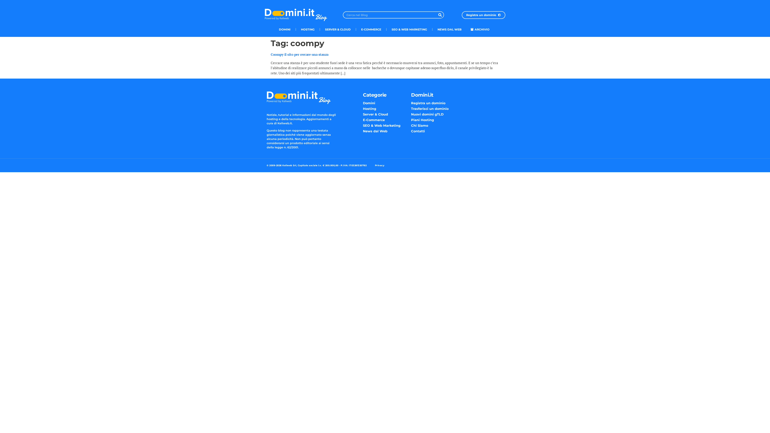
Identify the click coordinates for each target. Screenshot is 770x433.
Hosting (308, 29)
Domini (285, 29)
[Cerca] (440, 15)
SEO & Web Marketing (409, 29)
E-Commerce (371, 29)
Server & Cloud (338, 29)
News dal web (450, 29)
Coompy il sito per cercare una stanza (299, 54)
